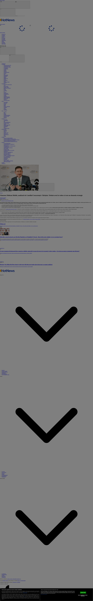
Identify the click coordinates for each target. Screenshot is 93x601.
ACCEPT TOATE (83, 592)
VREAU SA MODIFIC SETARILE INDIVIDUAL (82, 595)
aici (24, 596)
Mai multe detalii (25, 592)
